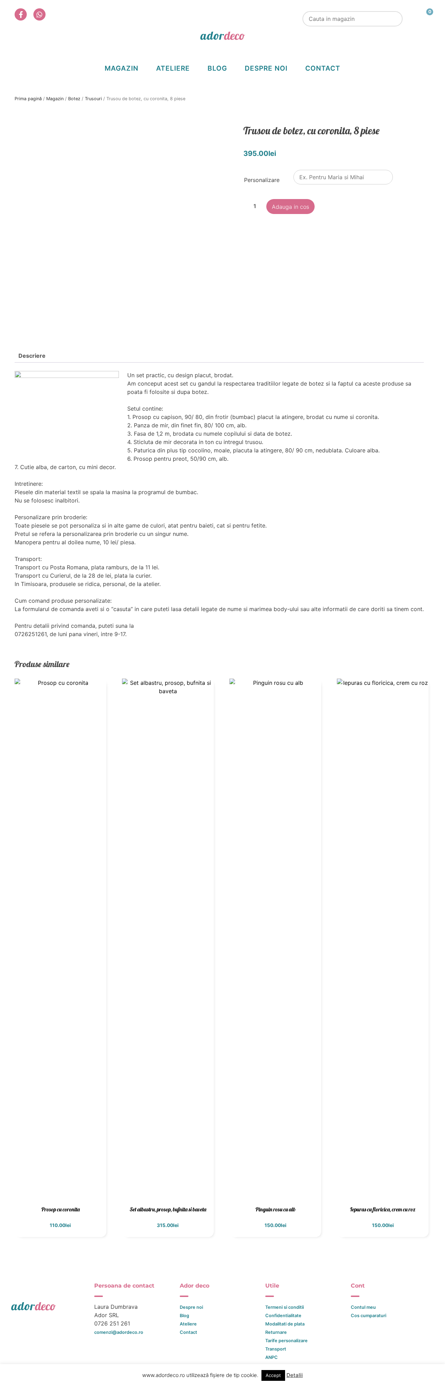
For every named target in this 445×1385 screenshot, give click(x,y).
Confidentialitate (283, 1315)
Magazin (121, 68)
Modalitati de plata (285, 1324)
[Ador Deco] (52, 1306)
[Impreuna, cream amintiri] (222, 35)
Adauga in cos (290, 206)
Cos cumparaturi (368, 1315)
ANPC (271, 1357)
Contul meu (363, 1307)
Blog (217, 68)
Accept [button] (273, 1375)
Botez (74, 98)
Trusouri (93, 98)
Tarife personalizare (286, 1340)
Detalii (294, 1375)
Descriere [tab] (32, 355)
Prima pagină (28, 98)
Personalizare (262, 179)
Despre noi (266, 68)
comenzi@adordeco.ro (118, 1332)
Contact (322, 68)
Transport (275, 1349)
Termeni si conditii (284, 1307)
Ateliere (173, 68)
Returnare (276, 1332)
